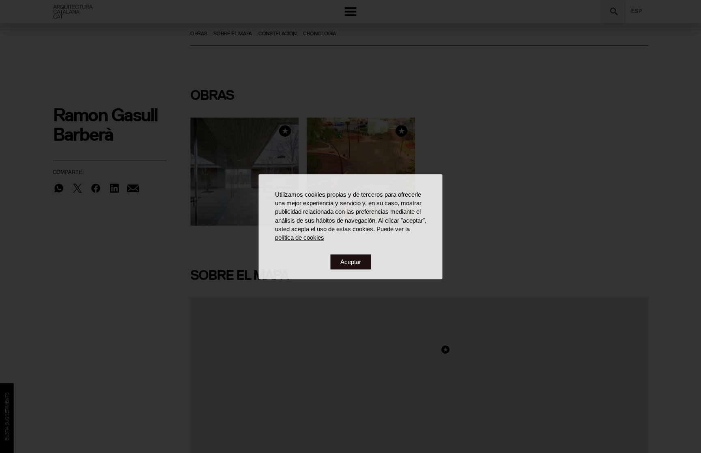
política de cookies (299, 237)
